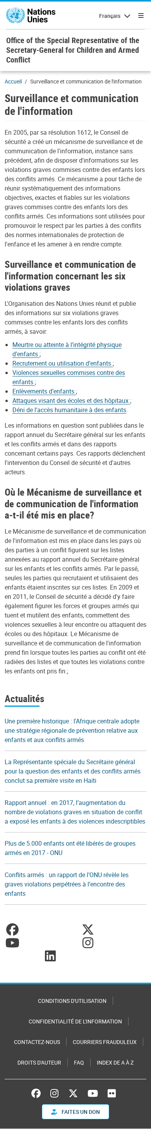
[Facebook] (38, 1093)
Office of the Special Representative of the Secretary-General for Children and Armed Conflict (72, 50)
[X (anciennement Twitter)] (73, 1093)
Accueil (13, 81)
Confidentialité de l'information (75, 1021)
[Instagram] (54, 1093)
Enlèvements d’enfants (44, 391)
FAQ (79, 1062)
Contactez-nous (37, 1042)
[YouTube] (93, 1093)
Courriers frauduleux (105, 1042)
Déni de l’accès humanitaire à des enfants (69, 410)
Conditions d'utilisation (72, 1000)
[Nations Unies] (30, 15)
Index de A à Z (115, 1062)
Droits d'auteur (39, 1062)
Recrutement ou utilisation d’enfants (62, 363)
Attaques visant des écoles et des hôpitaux (71, 400)
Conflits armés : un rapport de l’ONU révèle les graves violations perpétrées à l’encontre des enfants (67, 884)
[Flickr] (112, 1093)
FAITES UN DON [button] (80, 1111)
